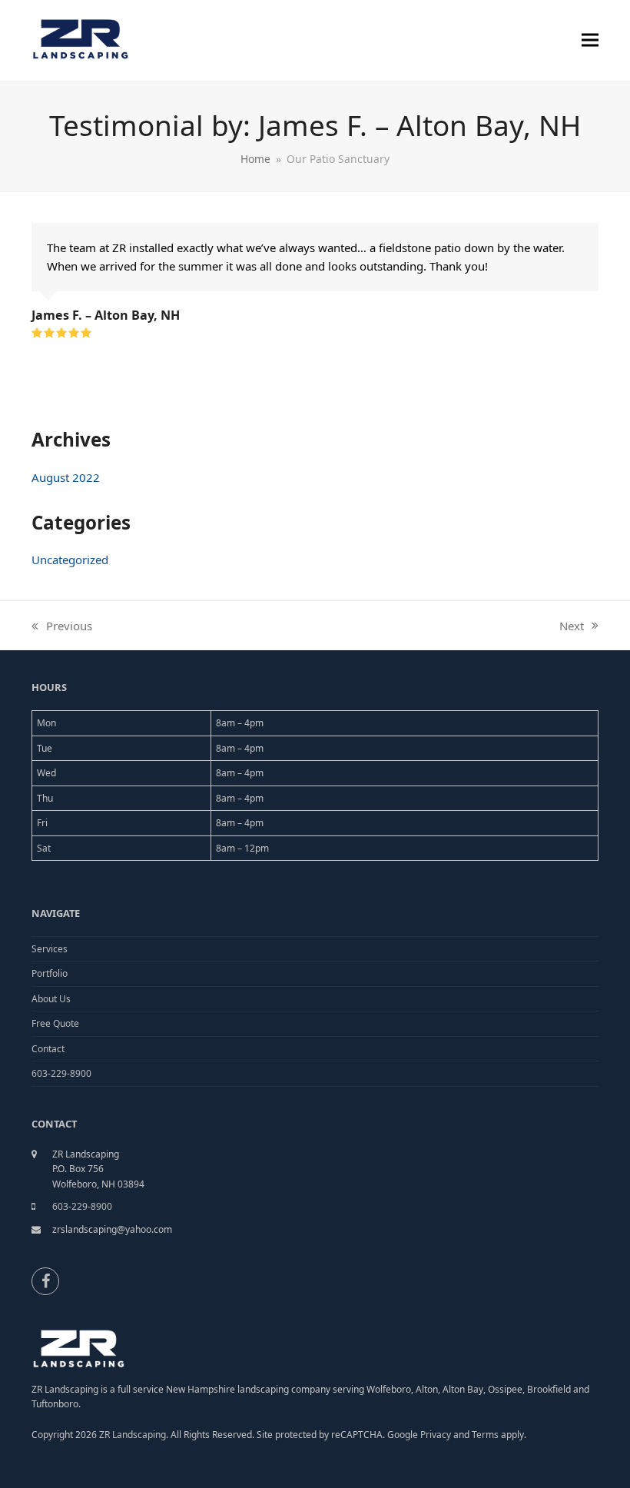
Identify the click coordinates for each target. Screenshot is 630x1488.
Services (50, 948)
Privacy (435, 1434)
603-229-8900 (61, 1073)
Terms (486, 1434)
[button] (590, 40)
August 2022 (66, 477)
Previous (62, 626)
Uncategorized (70, 559)
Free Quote (55, 1023)
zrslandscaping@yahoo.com (112, 1229)
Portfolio (50, 973)
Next (572, 626)
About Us (51, 998)
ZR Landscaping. (133, 1434)
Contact (48, 1048)
